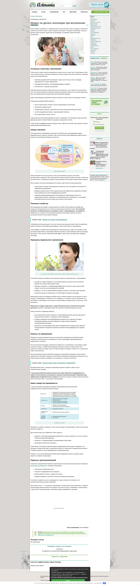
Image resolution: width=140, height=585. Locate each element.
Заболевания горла (96, 26)
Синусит (93, 51)
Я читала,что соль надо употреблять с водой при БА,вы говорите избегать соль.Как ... (99, 63)
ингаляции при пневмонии (38, 465)
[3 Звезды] (59, 549)
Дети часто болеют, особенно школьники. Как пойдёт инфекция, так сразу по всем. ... (99, 79)
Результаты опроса (99, 130)
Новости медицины (96, 41)
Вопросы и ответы (95, 22)
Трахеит (93, 53)
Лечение (93, 35)
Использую (96, 121)
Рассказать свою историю (96, 102)
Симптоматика (94, 48)
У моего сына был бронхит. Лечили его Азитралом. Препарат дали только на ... (99, 74)
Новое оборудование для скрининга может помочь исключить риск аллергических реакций (99, 145)
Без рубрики (94, 19)
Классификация (95, 32)
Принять (68, 580)
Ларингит (93, 34)
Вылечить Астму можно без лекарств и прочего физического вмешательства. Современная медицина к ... (99, 90)
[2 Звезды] (58, 549)
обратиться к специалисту (45, 535)
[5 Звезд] (62, 549)
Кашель (93, 31)
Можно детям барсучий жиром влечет (99, 85)
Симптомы (72, 12)
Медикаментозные (95, 38)
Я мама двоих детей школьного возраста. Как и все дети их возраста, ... (99, 68)
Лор (64, 12)
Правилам (102, 179)
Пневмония (94, 42)
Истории (93, 29)
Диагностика (94, 23)
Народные (93, 39)
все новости (99, 168)
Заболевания (54, 12)
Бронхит (93, 20)
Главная (34, 12)
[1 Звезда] (57, 549)
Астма (43, 12)
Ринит (92, 47)
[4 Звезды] (60, 549)
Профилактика (94, 45)
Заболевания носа (95, 28)
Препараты (84, 12)
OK (104, 583)
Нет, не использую (98, 124)
